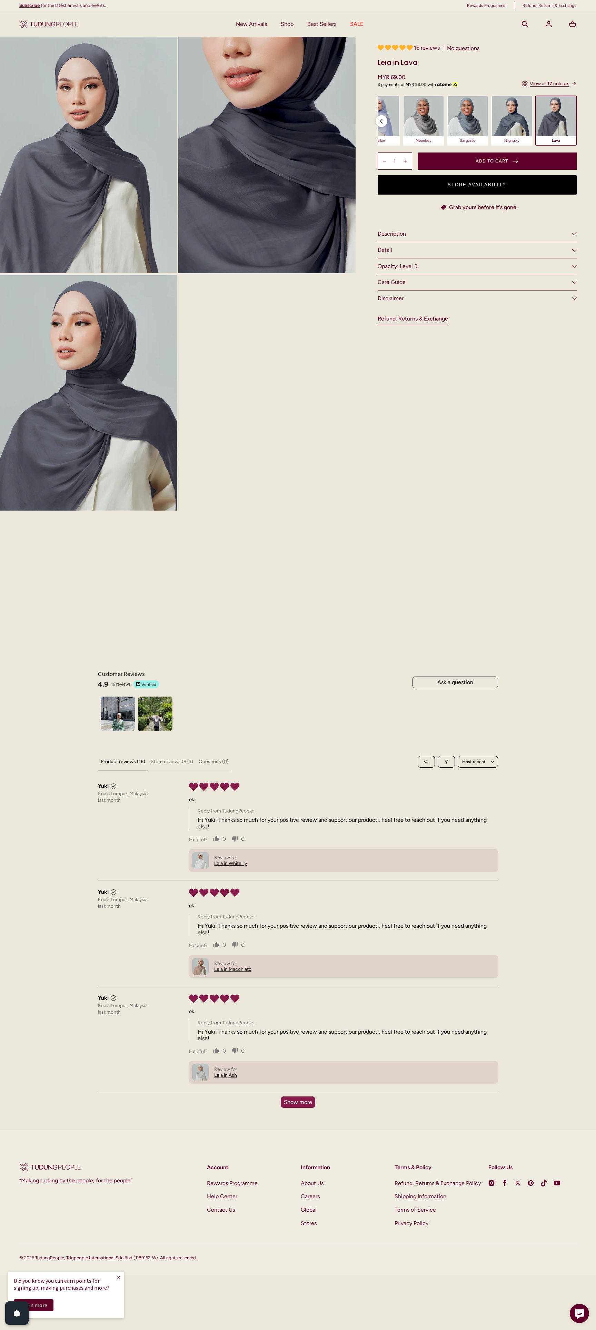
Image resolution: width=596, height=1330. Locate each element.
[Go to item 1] (118, 714)
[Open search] (426, 762)
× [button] (118, 1277)
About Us (312, 1183)
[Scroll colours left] (381, 121)
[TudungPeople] (48, 24)
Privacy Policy (411, 1223)
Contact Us (221, 1209)
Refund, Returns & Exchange (413, 318)
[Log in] (549, 24)
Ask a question (455, 682)
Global (309, 1209)
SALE (356, 24)
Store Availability (477, 184)
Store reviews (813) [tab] (172, 762)
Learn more (33, 1305)
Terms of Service (415, 1209)
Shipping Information (420, 1196)
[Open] (17, 1313)
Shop (287, 24)
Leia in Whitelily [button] (230, 863)
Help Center (222, 1196)
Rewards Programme (232, 1183)
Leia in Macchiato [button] (232, 969)
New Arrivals (251, 24)
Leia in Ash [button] (225, 1075)
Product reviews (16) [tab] (123, 762)
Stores (309, 1223)
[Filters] (446, 762)
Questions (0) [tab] (214, 762)
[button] (525, 24)
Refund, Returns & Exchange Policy (438, 1183)
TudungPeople (49, 1257)
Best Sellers (321, 24)
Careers (310, 1196)
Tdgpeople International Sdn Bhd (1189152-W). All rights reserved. (131, 1257)
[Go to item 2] (155, 714)
